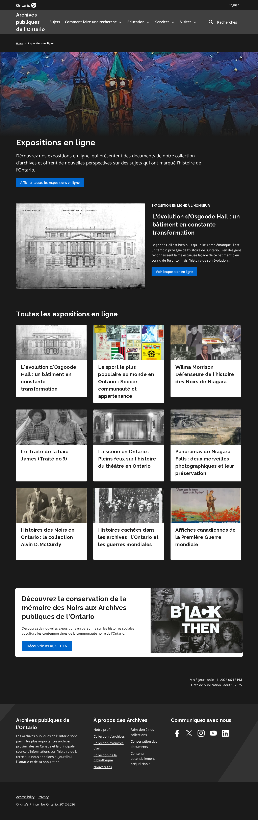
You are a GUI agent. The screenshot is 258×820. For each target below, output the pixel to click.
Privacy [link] (43, 797)
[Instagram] (201, 733)
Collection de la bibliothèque (105, 758)
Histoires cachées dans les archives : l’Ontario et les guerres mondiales (128, 537)
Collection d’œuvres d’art (109, 745)
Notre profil (102, 729)
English (234, 5)
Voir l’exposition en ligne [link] (174, 271)
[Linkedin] (225, 733)
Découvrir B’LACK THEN (47, 645)
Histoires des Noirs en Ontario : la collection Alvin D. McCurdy (47, 537)
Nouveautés (103, 767)
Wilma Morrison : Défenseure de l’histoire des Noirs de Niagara (204, 374)
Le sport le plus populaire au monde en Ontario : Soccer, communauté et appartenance (126, 381)
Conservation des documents (144, 744)
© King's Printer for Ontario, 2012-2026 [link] (45, 804)
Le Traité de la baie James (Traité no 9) (45, 455)
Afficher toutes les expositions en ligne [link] (50, 182)
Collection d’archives (109, 736)
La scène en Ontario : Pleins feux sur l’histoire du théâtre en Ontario (127, 459)
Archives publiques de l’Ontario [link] (30, 22)
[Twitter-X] (189, 733)
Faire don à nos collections (142, 732)
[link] (26, 5)
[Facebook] (177, 733)
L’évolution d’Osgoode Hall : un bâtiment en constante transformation (196, 224)
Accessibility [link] (25, 797)
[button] (222, 22)
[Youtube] (213, 733)
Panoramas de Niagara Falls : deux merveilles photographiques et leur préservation (204, 462)
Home (19, 43)
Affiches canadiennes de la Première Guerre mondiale (205, 537)
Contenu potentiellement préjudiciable (143, 758)
